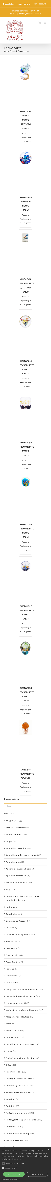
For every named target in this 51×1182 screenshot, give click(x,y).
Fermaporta (11, 948)
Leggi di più (16, 1159)
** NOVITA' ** (12, 821)
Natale (9, 1051)
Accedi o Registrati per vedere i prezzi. (25, 137)
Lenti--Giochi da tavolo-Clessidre (22, 1010)
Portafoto (10, 1106)
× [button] (48, 1150)
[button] (25, 1168)
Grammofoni (12, 975)
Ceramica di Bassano (16, 921)
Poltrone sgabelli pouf (17, 1085)
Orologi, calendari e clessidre (20, 1058)
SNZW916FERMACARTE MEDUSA (27, 773)
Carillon (10, 907)
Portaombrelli (13, 1126)
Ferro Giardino (13, 962)
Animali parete (13, 862)
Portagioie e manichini (17, 1113)
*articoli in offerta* (15, 827)
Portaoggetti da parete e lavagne (22, 1119)
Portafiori (10, 1099)
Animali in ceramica (16, 848)
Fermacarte (11, 941)
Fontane (10, 969)
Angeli (9, 841)
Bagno (9, 889)
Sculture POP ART (14, 1140)
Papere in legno (14, 1072)
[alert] (25, 1164)
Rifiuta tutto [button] (37, 1174)
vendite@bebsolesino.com (30, 14)
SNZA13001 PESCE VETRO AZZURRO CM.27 (25, 120)
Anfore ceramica (14, 834)
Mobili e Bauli (13, 1030)
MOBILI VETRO (13, 1037)
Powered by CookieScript (10, 1179)
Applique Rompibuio (16, 875)
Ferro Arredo (12, 955)
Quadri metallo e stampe (18, 1133)
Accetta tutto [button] (14, 1174)
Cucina (9, 927)
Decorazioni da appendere (19, 934)
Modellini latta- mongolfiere (20, 1044)
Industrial (11, 982)
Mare (8, 1023)
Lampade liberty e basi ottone (20, 996)
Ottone (9, 1065)
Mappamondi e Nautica (17, 1017)
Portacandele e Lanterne (18, 1092)
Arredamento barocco (16, 882)
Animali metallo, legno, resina (21, 855)
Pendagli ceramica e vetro (19, 1078)
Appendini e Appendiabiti (18, 869)
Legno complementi (16, 1003)
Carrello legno (13, 914)
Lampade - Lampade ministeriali (22, 989)
